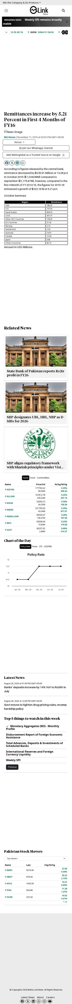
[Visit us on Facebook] (22, 1001)
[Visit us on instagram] (44, 1001)
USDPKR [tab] (48, 546)
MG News (9, 137)
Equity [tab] (25, 477)
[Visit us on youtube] (50, 1001)
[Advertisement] (36, 71)
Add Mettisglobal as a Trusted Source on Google (33, 154)
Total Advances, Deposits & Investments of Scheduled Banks (34, 744)
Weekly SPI (13, 760)
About (40, 997)
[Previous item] (63, 32)
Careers (50, 997)
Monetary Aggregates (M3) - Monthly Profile (32, 727)
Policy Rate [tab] (25, 546)
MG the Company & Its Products (21, 2)
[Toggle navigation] (6, 10)
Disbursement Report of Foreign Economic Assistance (34, 736)
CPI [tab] (40, 546)
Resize (18, 142)
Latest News (28, 997)
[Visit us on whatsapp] (39, 1001)
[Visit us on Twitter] (27, 1001)
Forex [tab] (32, 477)
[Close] (67, 22)
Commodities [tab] (43, 477)
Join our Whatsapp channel (37, 148)
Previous (12, 766)
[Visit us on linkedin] (33, 1001)
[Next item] (66, 32)
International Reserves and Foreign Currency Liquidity (29, 753)
